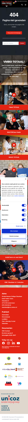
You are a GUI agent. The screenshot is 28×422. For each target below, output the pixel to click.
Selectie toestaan (14, 236)
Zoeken (22, 43)
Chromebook (6, 317)
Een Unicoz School (22, 1)
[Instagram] (8, 343)
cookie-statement (19, 195)
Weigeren (14, 241)
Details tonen (19, 226)
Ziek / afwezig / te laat (8, 321)
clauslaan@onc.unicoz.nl (9, 307)
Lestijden (4, 319)
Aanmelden (5, 314)
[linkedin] (13, 343)
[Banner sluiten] (25, 179)
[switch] (24, 210)
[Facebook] (3, 343)
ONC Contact (6, 331)
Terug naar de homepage (14, 32)
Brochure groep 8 (7, 333)
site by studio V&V (14, 419)
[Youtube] (18, 343)
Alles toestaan (14, 231)
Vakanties (5, 323)
